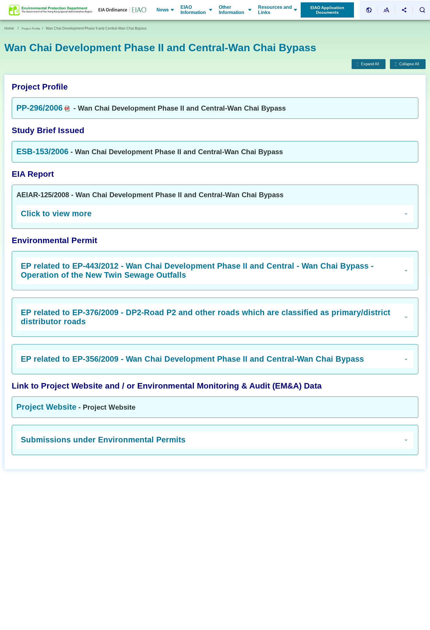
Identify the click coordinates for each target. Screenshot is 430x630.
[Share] (404, 10)
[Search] (422, 9)
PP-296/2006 (39, 108)
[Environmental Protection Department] (50, 9)
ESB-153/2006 (42, 151)
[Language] (369, 10)
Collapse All (409, 64)
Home (9, 28)
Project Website (46, 407)
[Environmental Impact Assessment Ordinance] (119, 10)
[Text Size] (386, 10)
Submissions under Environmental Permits (103, 439)
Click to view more (56, 213)
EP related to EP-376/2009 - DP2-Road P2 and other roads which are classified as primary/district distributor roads (205, 317)
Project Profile (31, 28)
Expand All (370, 64)
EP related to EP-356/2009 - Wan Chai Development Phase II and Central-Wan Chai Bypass (192, 359)
